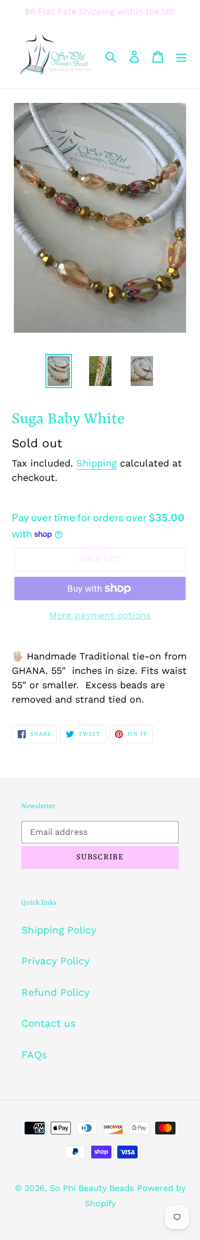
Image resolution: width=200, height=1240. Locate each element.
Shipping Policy (59, 930)
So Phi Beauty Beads (92, 1188)
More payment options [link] (100, 615)
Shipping (96, 463)
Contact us (48, 1023)
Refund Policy (55, 992)
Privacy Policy (55, 961)
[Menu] (181, 56)
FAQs (34, 1055)
